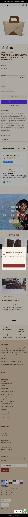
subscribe (14, 265)
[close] (24, 249)
